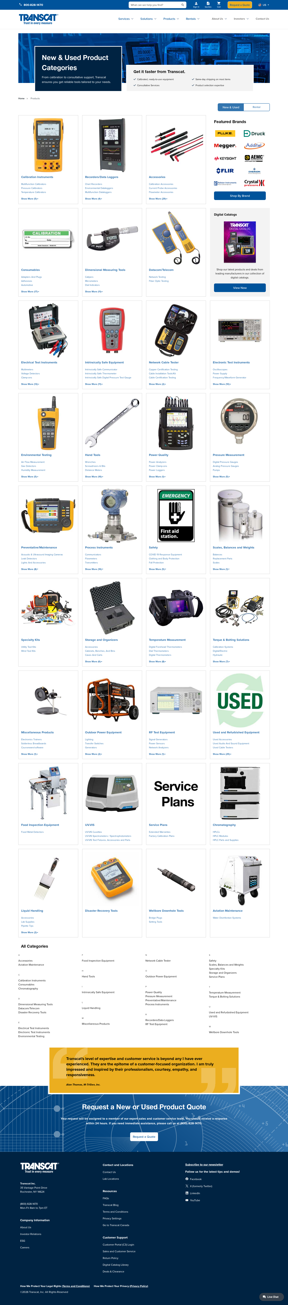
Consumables (30, 270)
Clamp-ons (26, 377)
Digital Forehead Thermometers (165, 647)
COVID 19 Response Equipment (165, 554)
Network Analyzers (159, 747)
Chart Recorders (93, 184)
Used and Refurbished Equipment (236, 732)
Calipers (89, 277)
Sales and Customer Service (119, 1251)
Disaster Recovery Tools (101, 911)
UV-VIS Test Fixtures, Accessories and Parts (107, 840)
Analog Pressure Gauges (226, 466)
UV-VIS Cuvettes (93, 832)
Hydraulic (218, 655)
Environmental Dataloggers (99, 188)
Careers (24, 1247)
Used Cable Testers (223, 747)
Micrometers (91, 281)
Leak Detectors (29, 558)
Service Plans (158, 825)
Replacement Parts (222, 558)
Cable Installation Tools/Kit (162, 373)
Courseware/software (32, 747)
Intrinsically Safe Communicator (101, 369)
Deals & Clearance (113, 1271)
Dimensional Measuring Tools (105, 270)
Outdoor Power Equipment (103, 732)
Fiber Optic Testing (159, 281)
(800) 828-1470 (29, 1204)
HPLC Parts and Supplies (226, 840)
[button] (263, 5)
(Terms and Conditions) (76, 1286)
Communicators (93, 554)
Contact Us (262, 19)
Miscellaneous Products (37, 732)
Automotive (27, 285)
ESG (22, 1241)
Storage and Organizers (101, 640)
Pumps (216, 470)
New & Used (231, 107)
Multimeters (27, 369)
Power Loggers (157, 470)
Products (169, 19)
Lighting (89, 739)
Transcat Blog (111, 1205)
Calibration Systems (223, 647)
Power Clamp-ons (158, 466)
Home (21, 98)
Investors (239, 19)
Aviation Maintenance (228, 911)
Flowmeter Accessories (161, 192)
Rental (256, 107)
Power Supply (220, 373)
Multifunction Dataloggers (98, 192)
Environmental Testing (36, 455)
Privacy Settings (112, 1218)
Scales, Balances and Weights (233, 547)
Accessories (157, 177)
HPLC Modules (220, 836)
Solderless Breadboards (33, 743)
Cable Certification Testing (162, 377)
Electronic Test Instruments (231, 362)
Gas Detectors (28, 466)
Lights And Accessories (33, 562)
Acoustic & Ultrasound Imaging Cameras (42, 554)
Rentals (191, 19)
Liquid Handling (32, 911)
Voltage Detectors (30, 373)
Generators (91, 747)
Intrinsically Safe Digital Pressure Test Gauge (108, 377)
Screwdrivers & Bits (95, 466)
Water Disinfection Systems (227, 917)
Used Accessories (222, 739)
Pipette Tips (27, 925)
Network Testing (157, 277)
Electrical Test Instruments (39, 362)
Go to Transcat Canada (116, 1225)
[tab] (48, 955)
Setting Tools (155, 921)
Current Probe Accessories (163, 188)
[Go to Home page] (39, 19)
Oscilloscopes (220, 369)
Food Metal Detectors (32, 832)
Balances (217, 554)
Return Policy (110, 1258)
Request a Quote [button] (144, 1137)
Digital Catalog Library (116, 1265)
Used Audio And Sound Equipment (231, 743)
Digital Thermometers (160, 655)
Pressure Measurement (228, 455)
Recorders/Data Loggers (101, 177)
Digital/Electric (220, 651)
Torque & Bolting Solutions (231, 640)
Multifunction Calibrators (33, 184)
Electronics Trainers (31, 739)
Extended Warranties (159, 832)
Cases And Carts (93, 655)
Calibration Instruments (37, 177)
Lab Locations (111, 1179)
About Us (217, 19)
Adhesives (26, 281)
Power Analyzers (157, 462)
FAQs (106, 1198)
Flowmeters (91, 558)
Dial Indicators (92, 285)
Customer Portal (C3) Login (118, 1244)
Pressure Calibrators (31, 188)
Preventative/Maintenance (39, 547)
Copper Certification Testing (163, 369)
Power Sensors (157, 743)
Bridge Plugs (155, 917)
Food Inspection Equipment (40, 825)
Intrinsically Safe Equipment (104, 362)
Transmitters (91, 562)
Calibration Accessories (161, 184)
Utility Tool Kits (28, 647)
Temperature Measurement (167, 640)
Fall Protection (156, 562)
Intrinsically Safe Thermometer (101, 373)
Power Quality (158, 455)
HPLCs (216, 832)
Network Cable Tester (164, 362)
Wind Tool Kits (28, 651)
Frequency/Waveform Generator (229, 377)
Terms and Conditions (115, 1211)
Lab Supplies (27, 921)
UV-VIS (89, 825)
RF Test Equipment (162, 732)
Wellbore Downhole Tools (166, 911)
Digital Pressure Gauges (225, 462)
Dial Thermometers (159, 651)
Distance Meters (93, 470)
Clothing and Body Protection (164, 558)
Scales (216, 562)
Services (124, 19)
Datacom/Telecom (161, 270)
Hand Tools (92, 455)
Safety (153, 547)
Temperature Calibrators (33, 192)
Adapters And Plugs (31, 277)
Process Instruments (99, 547)
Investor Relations (30, 1234)
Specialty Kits (30, 640)
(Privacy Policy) (139, 1286)
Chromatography (224, 825)
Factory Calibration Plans (162, 836)
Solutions (146, 19)
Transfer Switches (94, 743)
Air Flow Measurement (33, 462)
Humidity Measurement (33, 470)
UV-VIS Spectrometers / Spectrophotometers (108, 836)
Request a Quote (240, 5)
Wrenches (90, 462)
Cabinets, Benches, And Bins (100, 651)
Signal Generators (158, 739)
